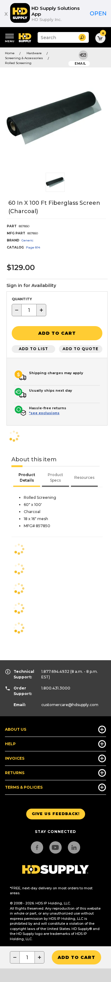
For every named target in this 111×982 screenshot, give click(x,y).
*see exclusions (44, 413)
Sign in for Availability (31, 285)
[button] (82, 37)
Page (33, 247)
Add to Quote (80, 348)
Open (98, 13)
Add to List (33, 348)
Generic (27, 240)
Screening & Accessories (24, 58)
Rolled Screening (18, 63)
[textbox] (29, 310)
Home (9, 53)
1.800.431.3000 (55, 688)
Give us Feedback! (56, 813)
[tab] (26, 478)
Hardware (34, 53)
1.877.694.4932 (55, 671)
